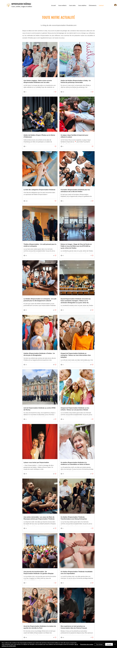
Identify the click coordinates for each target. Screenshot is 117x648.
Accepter (109, 644)
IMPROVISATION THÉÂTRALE (21, 3)
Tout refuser (99, 644)
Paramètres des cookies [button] (86, 644)
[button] (62, 5)
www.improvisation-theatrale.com (64, 25)
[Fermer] (115, 644)
